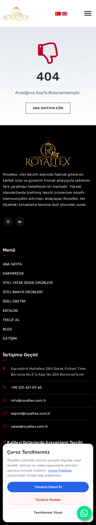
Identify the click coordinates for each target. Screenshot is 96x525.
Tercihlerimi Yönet (48, 512)
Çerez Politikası (60, 470)
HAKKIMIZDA (13, 273)
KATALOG (10, 310)
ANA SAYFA (12, 264)
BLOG (7, 329)
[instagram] (8, 221)
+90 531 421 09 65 (26, 387)
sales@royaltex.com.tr (29, 426)
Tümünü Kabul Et (48, 487)
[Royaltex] (16, 13)
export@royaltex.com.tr (30, 413)
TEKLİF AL (11, 320)
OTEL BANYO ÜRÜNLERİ (23, 292)
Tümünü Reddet (48, 500)
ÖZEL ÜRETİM (14, 301)
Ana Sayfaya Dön (48, 108)
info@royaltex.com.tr (28, 400)
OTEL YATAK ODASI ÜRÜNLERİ (28, 283)
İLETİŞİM (10, 338)
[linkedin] (19, 221)
